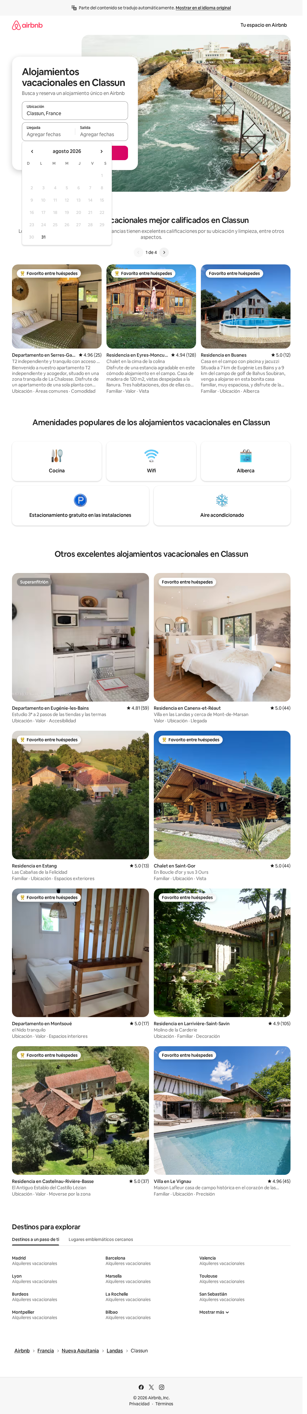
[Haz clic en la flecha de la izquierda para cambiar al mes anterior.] (32, 151)
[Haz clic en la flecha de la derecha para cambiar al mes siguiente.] (101, 151)
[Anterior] (138, 252)
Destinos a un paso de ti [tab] (35, 1239)
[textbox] (48, 134)
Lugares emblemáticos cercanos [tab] (101, 1239)
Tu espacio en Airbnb (263, 25)
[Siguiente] (164, 252)
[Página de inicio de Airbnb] (27, 25)
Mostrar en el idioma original (203, 8)
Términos (164, 1403)
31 (43, 237)
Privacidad (139, 1403)
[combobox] (75, 113)
